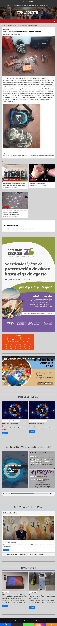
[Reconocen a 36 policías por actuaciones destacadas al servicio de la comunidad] (15, 173)
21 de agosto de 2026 (15, 187)
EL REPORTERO (7, 34)
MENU (36, 5)
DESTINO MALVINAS (29, 5)
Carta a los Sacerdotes (10, 513)
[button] (3, 21)
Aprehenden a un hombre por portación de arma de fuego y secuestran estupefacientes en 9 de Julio (15, 212)
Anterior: (15, 154)
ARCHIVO (9, 5)
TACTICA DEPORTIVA (45, 5)
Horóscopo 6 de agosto (36, 423)
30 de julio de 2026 (14, 216)
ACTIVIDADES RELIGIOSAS (9, 542)
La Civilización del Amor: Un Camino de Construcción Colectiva (23, 554)
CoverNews (36, 620)
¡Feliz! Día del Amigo (36, 479)
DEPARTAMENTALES (18, 5)
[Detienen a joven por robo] (42, 173)
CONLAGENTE (27, 12)
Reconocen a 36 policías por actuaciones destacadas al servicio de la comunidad (14, 184)
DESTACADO (6, 179)
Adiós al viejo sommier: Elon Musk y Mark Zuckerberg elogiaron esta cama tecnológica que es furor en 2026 (14, 596)
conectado (16, 229)
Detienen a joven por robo (37, 184)
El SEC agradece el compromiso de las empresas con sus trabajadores (41, 460)
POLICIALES (6, 29)
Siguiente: (42, 154)
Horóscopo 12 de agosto (10, 423)
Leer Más (5, 433)
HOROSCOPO (5, 421)
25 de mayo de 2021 (16, 34)
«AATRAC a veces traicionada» (10, 470)
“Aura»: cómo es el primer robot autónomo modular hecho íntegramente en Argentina (42, 596)
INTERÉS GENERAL (14, 421)
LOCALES (5, 465)
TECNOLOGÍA (5, 592)
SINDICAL (11, 465)
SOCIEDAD (19, 179)
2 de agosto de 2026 (42, 185)
